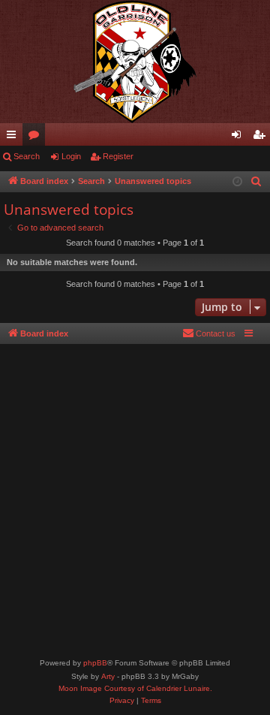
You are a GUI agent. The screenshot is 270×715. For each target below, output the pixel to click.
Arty (108, 676)
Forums (36, 137)
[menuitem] (256, 181)
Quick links (14, 137)
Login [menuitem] (239, 137)
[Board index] (135, 61)
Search (27, 156)
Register (118, 156)
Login (71, 156)
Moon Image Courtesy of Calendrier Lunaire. (135, 688)
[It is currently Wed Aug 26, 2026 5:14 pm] (237, 182)
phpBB (95, 663)
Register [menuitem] (262, 137)
